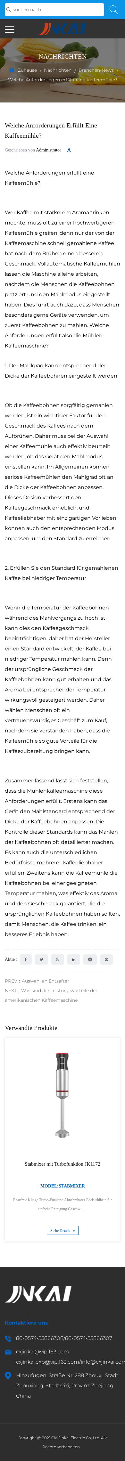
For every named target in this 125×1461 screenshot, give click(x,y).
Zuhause (27, 70)
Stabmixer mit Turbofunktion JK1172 (62, 1164)
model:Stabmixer (62, 1186)
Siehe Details (60, 1230)
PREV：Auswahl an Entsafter (37, 981)
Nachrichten (57, 70)
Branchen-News (96, 70)
